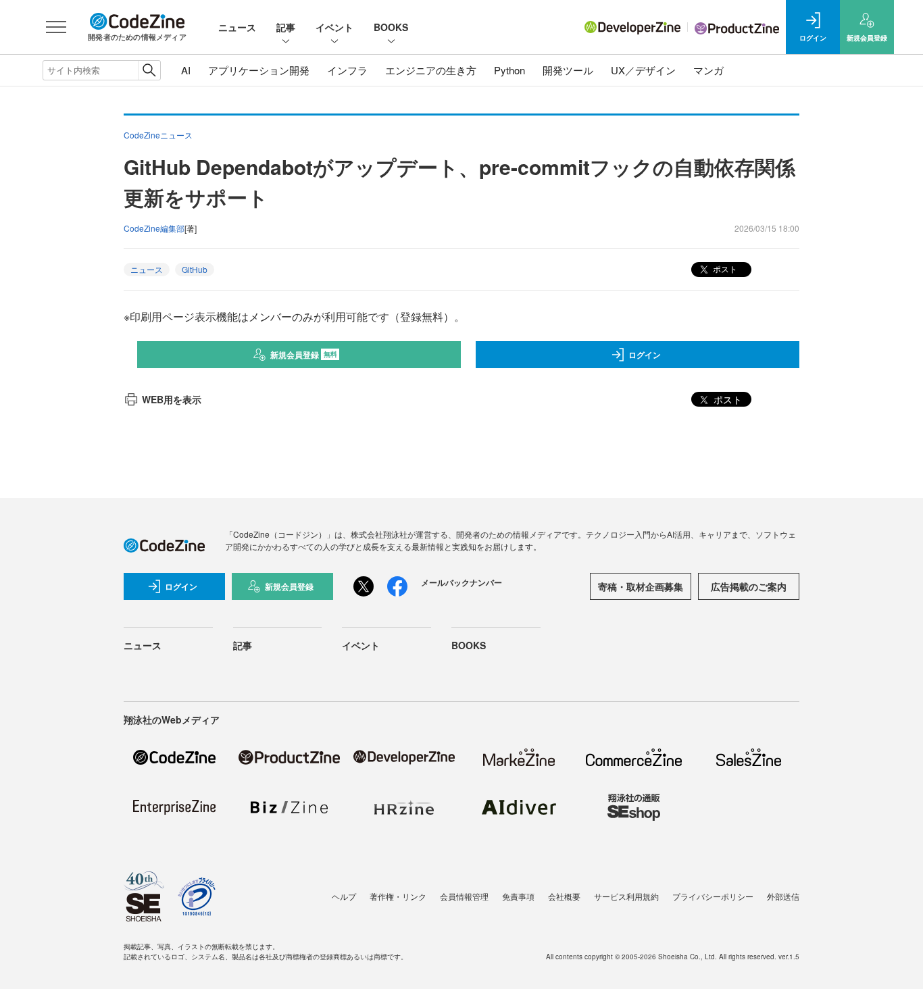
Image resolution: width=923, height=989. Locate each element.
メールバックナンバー (461, 582)
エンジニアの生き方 (430, 70)
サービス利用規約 (626, 896)
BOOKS (391, 27)
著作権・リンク (398, 896)
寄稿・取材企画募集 (640, 586)
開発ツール (568, 70)
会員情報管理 (464, 896)
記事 (285, 27)
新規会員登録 (303, 355)
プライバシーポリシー (712, 896)
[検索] (149, 70)
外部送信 (783, 896)
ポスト (724, 268)
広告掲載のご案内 (749, 586)
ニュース (237, 27)
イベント (334, 27)
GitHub (194, 269)
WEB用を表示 (171, 399)
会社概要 (564, 896)
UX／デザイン (643, 70)
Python (509, 70)
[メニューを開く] (56, 27)
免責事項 (518, 896)
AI (186, 70)
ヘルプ (344, 896)
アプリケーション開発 (258, 70)
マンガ (708, 70)
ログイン (644, 355)
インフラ (347, 70)
